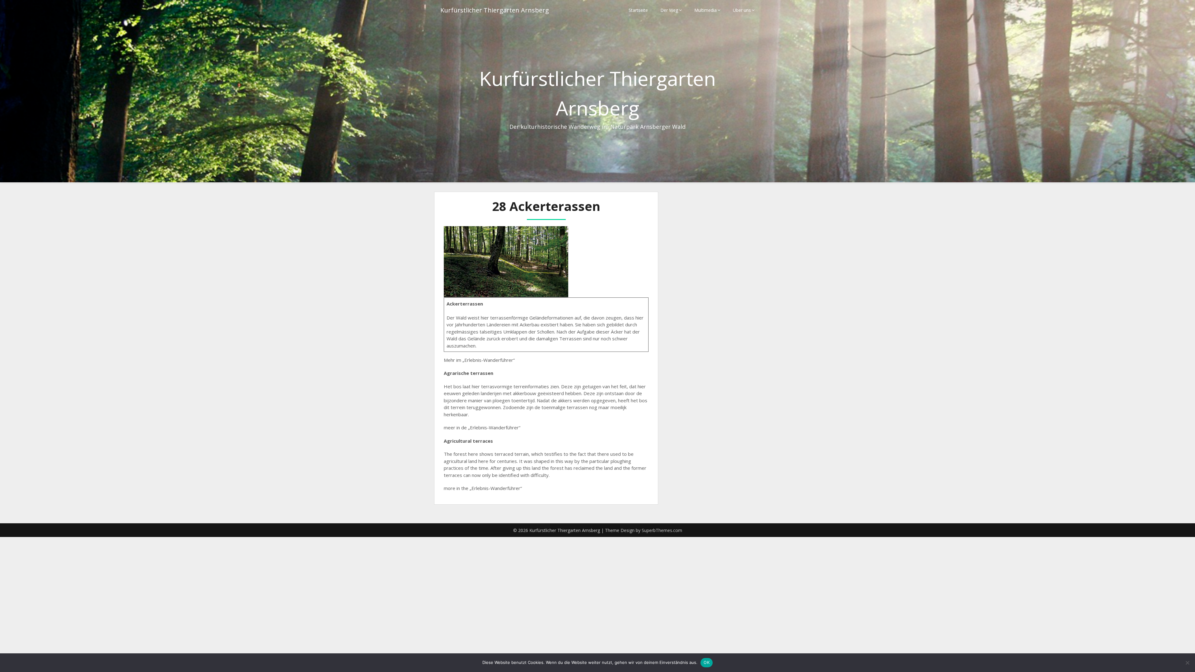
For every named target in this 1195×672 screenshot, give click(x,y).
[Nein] (1187, 663)
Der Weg (669, 10)
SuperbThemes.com (662, 530)
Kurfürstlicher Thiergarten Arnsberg (494, 10)
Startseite (638, 10)
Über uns (742, 10)
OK (707, 662)
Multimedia (705, 10)
